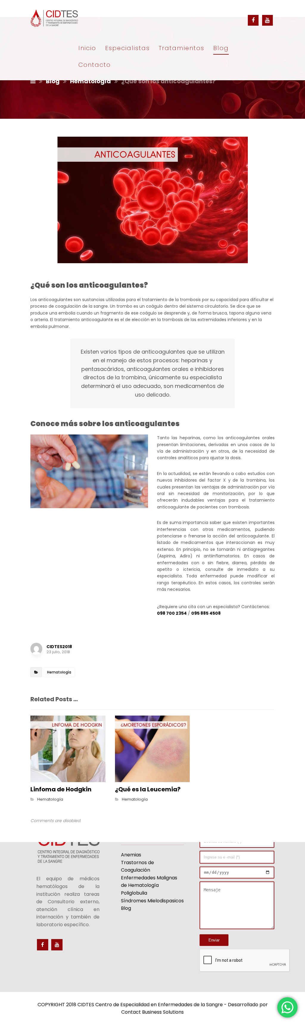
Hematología (59, 672)
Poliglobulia (134, 893)
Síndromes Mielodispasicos (152, 900)
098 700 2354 (172, 613)
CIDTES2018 (59, 646)
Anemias (131, 854)
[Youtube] (267, 20)
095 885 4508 (206, 613)
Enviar (214, 940)
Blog (126, 908)
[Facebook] (253, 20)
